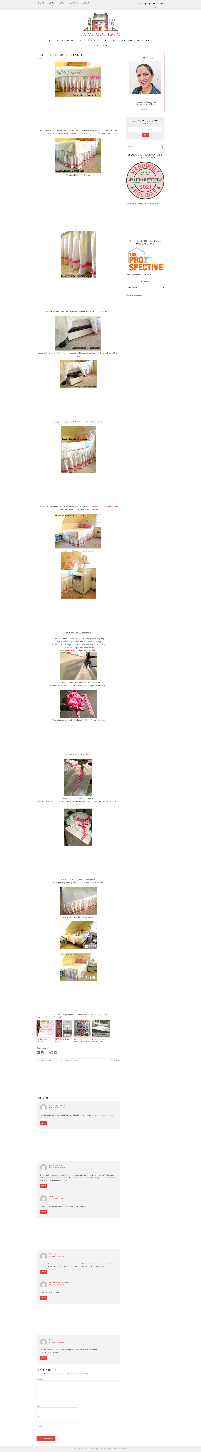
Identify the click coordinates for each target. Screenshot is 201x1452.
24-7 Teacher (53, 1340)
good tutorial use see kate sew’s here (80, 651)
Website (39, 1426)
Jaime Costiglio (100, 24)
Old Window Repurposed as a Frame (82, 1040)
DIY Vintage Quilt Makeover (42, 1040)
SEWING (74, 1060)
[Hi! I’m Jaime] (145, 77)
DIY (47, 1060)
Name (39, 1406)
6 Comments (115, 1060)
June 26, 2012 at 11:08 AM (57, 1107)
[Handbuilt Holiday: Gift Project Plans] (145, 180)
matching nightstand (84, 551)
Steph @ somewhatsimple (58, 1282)
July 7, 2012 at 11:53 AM (57, 1342)
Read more (145, 109)
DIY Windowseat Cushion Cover (98, 1040)
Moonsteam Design (120, 1448)
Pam (50, 1196)
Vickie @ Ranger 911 (56, 1105)
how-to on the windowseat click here (82, 509)
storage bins (105, 311)
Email (39, 1416)
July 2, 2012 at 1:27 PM (56, 1256)
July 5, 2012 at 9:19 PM (56, 1285)
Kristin (51, 1254)
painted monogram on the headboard (102, 506)
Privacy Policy (100, 1449)
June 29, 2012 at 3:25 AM (57, 1167)
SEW (69, 1060)
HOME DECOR (53, 1060)
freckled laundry (54, 1165)
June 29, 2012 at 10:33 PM (57, 1199)
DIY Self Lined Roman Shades (62, 1040)
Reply (43, 1123)
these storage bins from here (92, 353)
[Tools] (145, 259)
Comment (40, 1379)
